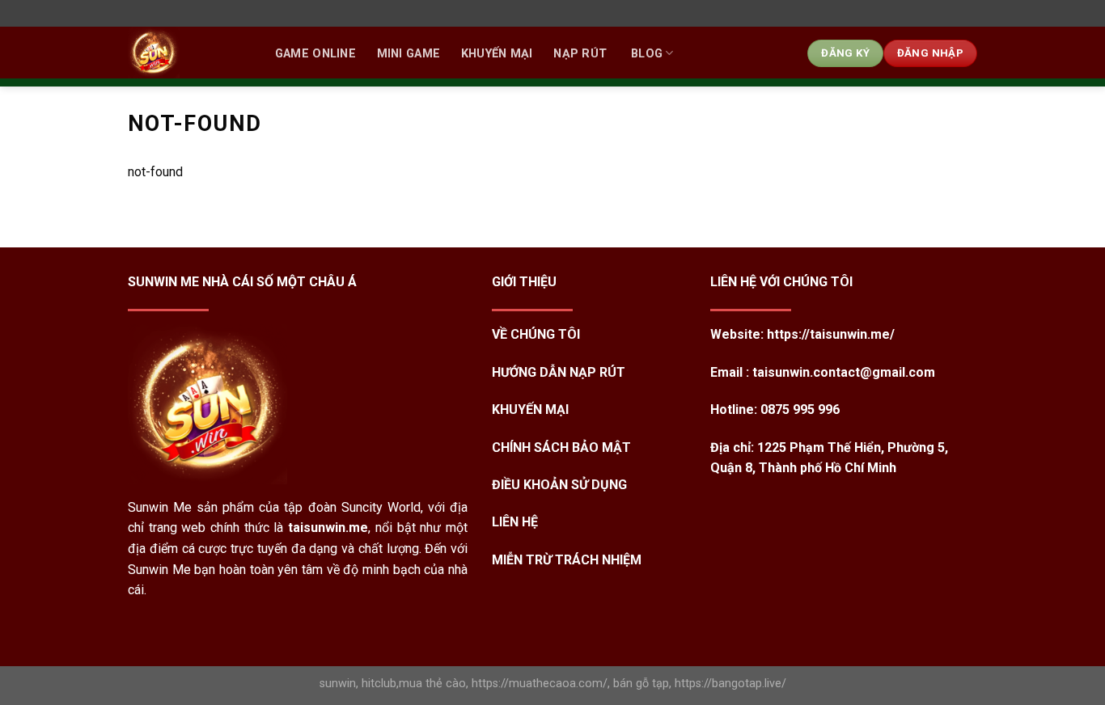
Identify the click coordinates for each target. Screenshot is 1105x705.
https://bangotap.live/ (730, 683)
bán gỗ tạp (641, 683)
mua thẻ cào (432, 683)
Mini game (409, 54)
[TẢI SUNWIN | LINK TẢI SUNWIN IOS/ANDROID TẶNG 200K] (184, 52)
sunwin (338, 683)
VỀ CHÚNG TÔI (536, 334)
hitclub (379, 683)
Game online (315, 54)
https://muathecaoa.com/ (540, 683)
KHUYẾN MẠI (497, 54)
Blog (647, 54)
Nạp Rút (581, 54)
